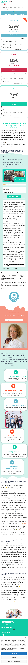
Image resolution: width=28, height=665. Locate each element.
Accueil (3, 7)
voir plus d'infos (18, 117)
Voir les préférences (14, 661)
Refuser (14, 657)
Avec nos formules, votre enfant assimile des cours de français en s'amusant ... (12, 151)
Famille (7, 7)
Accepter (14, 653)
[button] (26, 637)
